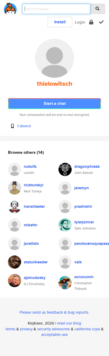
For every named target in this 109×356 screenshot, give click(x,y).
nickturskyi (33, 185)
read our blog (69, 323)
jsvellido (31, 243)
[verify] (101, 22)
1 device (24, 126)
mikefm (30, 225)
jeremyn (81, 188)
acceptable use (54, 334)
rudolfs (30, 166)
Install (60, 22)
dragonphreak (87, 166)
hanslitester (34, 206)
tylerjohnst (84, 222)
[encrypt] (91, 22)
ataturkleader (36, 262)
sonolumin (84, 277)
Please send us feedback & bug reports (54, 312)
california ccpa (87, 329)
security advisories (53, 329)
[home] (10, 7)
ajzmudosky (35, 278)
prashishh (83, 206)
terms (10, 329)
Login (80, 22)
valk (78, 262)
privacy (26, 329)
